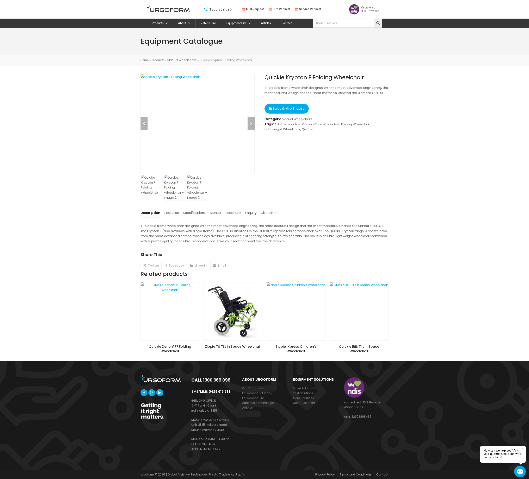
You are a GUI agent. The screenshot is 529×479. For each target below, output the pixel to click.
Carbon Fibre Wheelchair (321, 124)
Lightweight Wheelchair (282, 129)
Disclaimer (269, 212)
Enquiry (251, 212)
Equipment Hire (236, 23)
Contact (286, 23)
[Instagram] (151, 392)
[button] (151, 265)
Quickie (307, 129)
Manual (216, 212)
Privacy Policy (325, 474)
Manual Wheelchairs (182, 60)
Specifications (194, 212)
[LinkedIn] (159, 392)
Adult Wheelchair (288, 124)
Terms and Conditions (355, 474)
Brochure (233, 212)
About (182, 23)
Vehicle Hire (208, 23)
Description (150, 212)
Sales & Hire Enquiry (288, 108)
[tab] (150, 213)
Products (158, 23)
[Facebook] (144, 392)
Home (145, 60)
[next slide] (251, 123)
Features (171, 212)
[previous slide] (144, 123)
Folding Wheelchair (355, 124)
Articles (266, 23)
